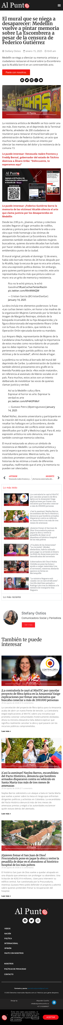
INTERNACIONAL (11, 943)
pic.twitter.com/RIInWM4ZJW (23, 290)
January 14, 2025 (17, 299)
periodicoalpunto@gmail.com (38, 988)
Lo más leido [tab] (10, 487)
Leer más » (6, 731)
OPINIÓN (7, 948)
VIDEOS (7, 929)
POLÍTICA (8, 938)
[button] (59, 5)
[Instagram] (38, 920)
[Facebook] (25, 920)
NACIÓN (7, 934)
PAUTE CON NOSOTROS (13, 953)
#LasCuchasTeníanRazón (33, 287)
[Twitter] (31, 920)
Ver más (28, 624)
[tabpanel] (31, 542)
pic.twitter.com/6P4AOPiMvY (23, 401)
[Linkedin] (54, 1002)
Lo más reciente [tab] (12, 596)
